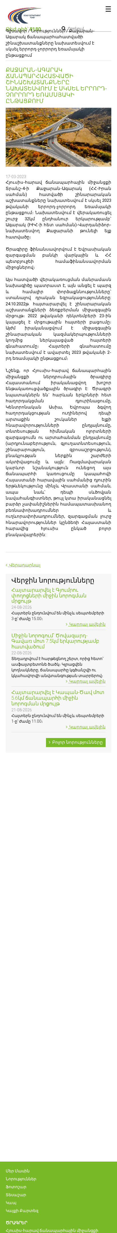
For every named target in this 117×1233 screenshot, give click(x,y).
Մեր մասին (18, 1171)
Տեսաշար (16, 1194)
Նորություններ (48, 30)
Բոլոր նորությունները (77, 742)
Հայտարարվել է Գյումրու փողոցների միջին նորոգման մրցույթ (48, 595)
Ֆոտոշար (16, 1187)
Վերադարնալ (24, 565)
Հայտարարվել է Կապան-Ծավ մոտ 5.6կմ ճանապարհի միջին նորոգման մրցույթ (58, 698)
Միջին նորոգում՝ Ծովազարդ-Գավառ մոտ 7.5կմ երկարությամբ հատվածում (55, 641)
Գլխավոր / (18, 30)
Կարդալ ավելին (87, 624)
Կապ (11, 1202)
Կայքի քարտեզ (22, 1210)
